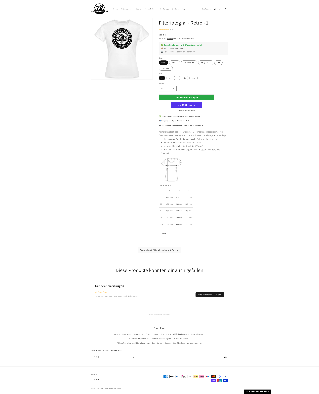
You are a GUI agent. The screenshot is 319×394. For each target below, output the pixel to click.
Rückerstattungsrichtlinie (139, 338)
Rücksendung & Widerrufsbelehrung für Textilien (159, 250)
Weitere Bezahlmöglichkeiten (186, 110)
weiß (163, 63)
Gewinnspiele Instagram (161, 338)
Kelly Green (206, 63)
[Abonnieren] (133, 357)
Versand (170, 38)
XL (185, 78)
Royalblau (165, 68)
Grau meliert (189, 63)
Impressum (126, 334)
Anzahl (161, 83)
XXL (193, 78)
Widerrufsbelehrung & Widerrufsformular (133, 343)
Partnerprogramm (181, 338)
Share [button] (164, 233)
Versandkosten (197, 334)
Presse (168, 343)
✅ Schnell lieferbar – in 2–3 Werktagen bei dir (182, 45)
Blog (148, 334)
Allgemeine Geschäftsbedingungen (175, 334)
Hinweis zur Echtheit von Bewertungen (159, 314)
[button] (127, 8)
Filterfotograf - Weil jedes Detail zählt (108, 388)
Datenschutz (139, 334)
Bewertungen (157, 343)
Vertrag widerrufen (194, 343)
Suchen (117, 334)
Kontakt (155, 334)
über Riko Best (179, 343)
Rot (218, 63)
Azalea (174, 63)
